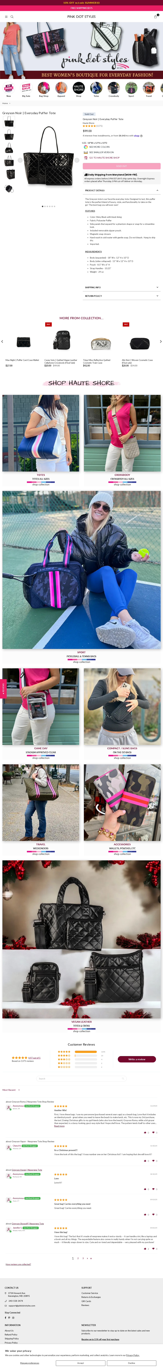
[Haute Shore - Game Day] (40, 706)
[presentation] (2, 341)
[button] (9, 122)
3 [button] (83, 1258)
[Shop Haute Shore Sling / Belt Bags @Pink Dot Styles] (122, 706)
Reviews (85, 1305)
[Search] (12, 16)
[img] (60, 1106)
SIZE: (94, 143)
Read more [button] (59, 1126)
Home (5, 103)
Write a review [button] (136, 1059)
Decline (131, 1363)
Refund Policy (11, 1334)
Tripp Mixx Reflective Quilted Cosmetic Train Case (96, 361)
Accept (80, 1363)
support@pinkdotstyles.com (22, 1305)
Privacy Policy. (132, 1355)
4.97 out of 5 (34, 1058)
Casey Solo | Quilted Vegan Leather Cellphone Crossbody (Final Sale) (60, 361)
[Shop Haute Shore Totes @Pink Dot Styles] (40, 433)
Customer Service (90, 1293)
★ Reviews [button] (3, 688)
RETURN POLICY (93, 296)
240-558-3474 (16, 1301)
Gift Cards (86, 1301)
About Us (9, 1330)
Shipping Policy (12, 1338)
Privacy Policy (11, 1342)
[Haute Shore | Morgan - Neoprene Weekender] (40, 802)
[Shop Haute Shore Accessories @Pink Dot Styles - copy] (122, 802)
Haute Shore (88, 123)
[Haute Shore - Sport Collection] (81, 570)
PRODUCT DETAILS (95, 190)
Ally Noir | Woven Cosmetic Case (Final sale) (137, 361)
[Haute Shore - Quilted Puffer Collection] (81, 939)
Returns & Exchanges (91, 1297)
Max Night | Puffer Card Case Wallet (22, 360)
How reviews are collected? (18, 1264)
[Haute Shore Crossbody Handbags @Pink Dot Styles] (122, 433)
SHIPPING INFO (93, 287)
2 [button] (78, 1258)
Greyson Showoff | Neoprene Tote (28, 1223)
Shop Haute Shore (81, 383)
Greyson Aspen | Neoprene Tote (27, 1170)
